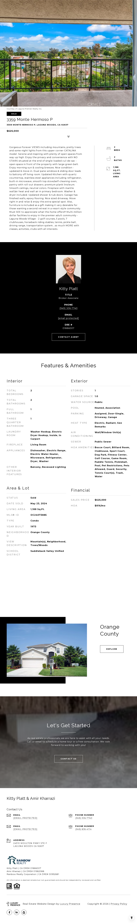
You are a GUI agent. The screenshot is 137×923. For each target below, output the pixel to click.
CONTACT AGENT (68, 337)
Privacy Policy (119, 904)
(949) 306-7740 (69, 308)
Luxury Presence (70, 904)
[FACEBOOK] (9, 912)
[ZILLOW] (23, 912)
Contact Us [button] (69, 759)
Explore (111, 649)
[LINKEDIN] (16, 912)
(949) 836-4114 (83, 829)
